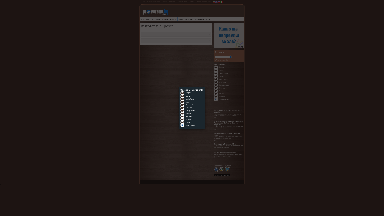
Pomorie (188, 113)
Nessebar (189, 108)
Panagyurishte (190, 111)
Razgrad (189, 116)
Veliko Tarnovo (190, 99)
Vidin (187, 102)
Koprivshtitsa (190, 105)
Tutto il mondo (190, 125)
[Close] (205, 87)
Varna (188, 96)
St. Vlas (188, 119)
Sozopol (188, 122)
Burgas (188, 93)
